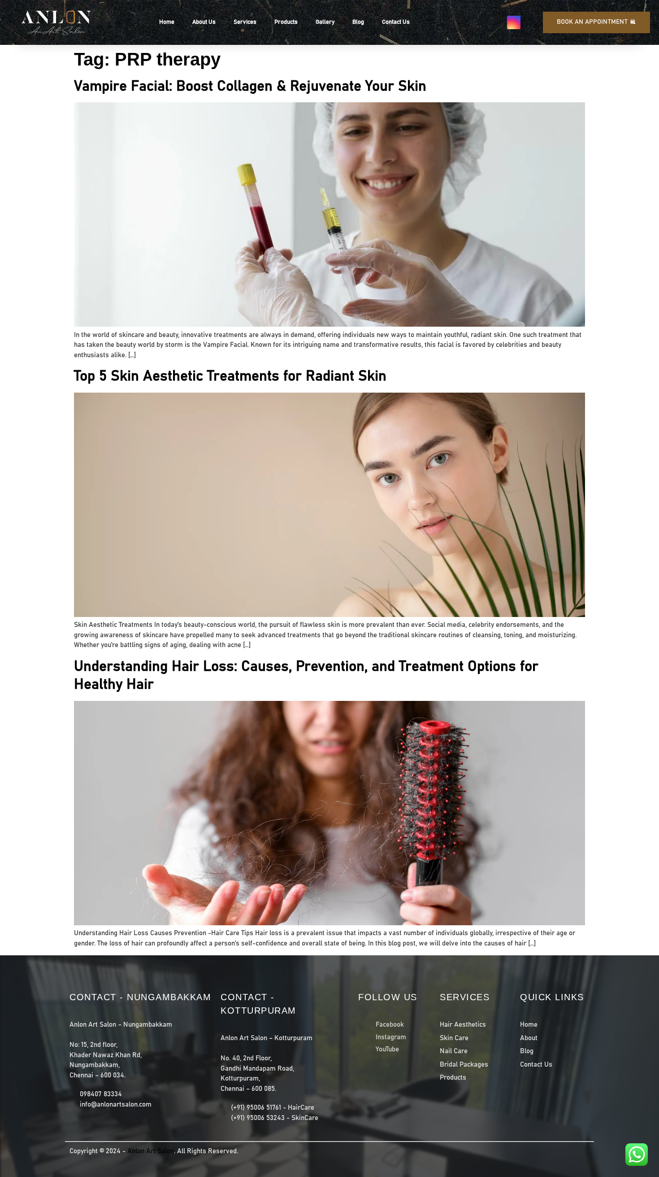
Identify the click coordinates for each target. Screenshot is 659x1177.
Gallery (325, 22)
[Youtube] (531, 22)
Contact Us (396, 22)
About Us (204, 22)
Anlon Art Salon (150, 1151)
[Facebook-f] (496, 22)
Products (286, 22)
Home (166, 22)
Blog (358, 22)
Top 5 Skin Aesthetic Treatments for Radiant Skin (230, 376)
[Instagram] (513, 22)
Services (245, 22)
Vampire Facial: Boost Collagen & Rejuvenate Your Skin (250, 86)
